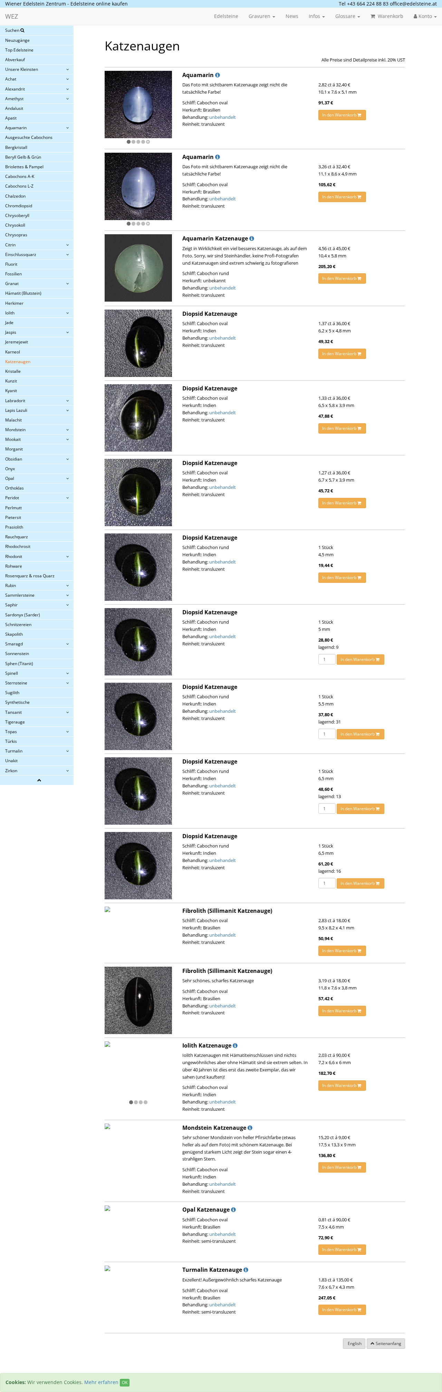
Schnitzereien (18, 624)
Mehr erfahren (101, 1382)
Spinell (11, 673)
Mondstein (15, 430)
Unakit (11, 761)
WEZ (11, 16)
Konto (425, 16)
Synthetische (17, 702)
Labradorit (15, 401)
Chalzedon (15, 196)
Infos (315, 16)
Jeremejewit (16, 342)
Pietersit (13, 517)
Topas (11, 732)
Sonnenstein (17, 653)
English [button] (354, 1343)
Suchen (12, 30)
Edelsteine (226, 16)
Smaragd (14, 644)
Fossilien (13, 274)
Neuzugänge (17, 40)
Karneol (12, 352)
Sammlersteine (20, 595)
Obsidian (13, 459)
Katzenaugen (17, 361)
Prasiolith (14, 527)
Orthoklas (14, 488)
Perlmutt (13, 508)
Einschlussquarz (20, 254)
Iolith (10, 313)
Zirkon (11, 771)
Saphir (11, 605)
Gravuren (260, 16)
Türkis (11, 741)
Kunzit (11, 381)
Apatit (11, 118)
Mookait (13, 439)
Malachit (13, 420)
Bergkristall (16, 147)
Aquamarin (16, 128)
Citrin (10, 245)
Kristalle (13, 371)
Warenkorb (389, 16)
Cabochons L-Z (19, 186)
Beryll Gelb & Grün (23, 157)
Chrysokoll (15, 225)
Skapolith (14, 634)
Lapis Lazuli (16, 410)
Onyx (10, 469)
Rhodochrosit (17, 546)
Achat (10, 79)
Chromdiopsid (18, 206)
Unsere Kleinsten (21, 69)
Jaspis (10, 332)
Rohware (13, 566)
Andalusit (14, 108)
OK (124, 1382)
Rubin (10, 585)
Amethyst (14, 99)
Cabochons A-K (19, 176)
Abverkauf (15, 60)
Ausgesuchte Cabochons (28, 137)
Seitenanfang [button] (388, 1343)
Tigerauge (15, 722)
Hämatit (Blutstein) (23, 293)
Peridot (12, 498)
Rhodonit (13, 556)
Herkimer (14, 303)
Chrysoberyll (17, 215)
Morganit (14, 449)
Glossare (346, 16)
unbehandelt (222, 117)
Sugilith (12, 692)
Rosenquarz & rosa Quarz (30, 576)
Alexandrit (15, 89)
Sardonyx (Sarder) (22, 615)
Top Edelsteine (19, 50)
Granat (12, 283)
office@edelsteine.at (413, 3)
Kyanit (11, 391)
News (292, 16)
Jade (9, 322)
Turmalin (13, 751)
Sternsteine (16, 683)
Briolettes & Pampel (24, 167)
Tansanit (13, 712)
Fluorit (11, 264)
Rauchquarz (16, 537)
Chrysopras (16, 235)
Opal (9, 478)
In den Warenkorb (339, 115)
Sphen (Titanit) (19, 663)
